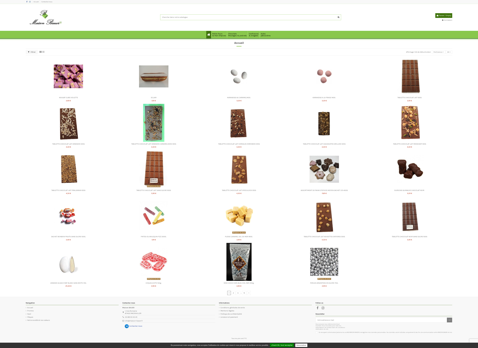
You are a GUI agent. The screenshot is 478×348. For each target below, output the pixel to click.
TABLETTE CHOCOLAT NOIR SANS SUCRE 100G (409, 237)
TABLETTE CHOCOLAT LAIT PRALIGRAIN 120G (68, 190)
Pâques (30, 317)
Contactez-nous (46, 2)
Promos (30, 311)
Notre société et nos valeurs (38, 320)
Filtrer (33, 52)
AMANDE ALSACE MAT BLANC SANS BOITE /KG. (68, 283)
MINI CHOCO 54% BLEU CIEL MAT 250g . (239, 283)
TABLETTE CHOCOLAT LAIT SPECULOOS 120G (239, 190)
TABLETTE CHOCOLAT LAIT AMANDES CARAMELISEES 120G (153, 144)
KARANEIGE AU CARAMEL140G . (239, 98)
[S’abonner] (449, 320)
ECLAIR (153, 98)
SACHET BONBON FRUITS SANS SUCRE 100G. (68, 237)
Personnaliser (301, 345)
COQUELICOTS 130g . (154, 283)
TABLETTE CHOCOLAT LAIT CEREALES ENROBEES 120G (239, 144)
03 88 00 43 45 (131, 317)
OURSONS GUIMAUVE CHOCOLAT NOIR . (409, 190)
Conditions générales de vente (232, 308)
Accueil (36, 2)
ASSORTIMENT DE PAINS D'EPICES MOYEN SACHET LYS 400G (324, 190)
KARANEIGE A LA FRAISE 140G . (324, 98)
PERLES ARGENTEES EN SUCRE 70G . (324, 283)
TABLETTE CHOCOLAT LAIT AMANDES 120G (68, 144)
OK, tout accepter (282, 345)
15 (244, 293)
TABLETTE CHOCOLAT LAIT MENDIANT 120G (409, 144)
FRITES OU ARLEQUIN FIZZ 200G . (154, 237)
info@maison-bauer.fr (134, 321)
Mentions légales (227, 311)
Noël (29, 314)
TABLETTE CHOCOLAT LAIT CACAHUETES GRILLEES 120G (324, 144)
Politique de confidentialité (231, 314)
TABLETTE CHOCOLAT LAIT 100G (409, 98)
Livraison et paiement (229, 317)
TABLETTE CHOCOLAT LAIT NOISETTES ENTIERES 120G (324, 237)
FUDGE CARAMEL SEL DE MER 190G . (239, 237)
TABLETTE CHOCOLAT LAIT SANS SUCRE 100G (153, 190)
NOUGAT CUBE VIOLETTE (68, 98)
